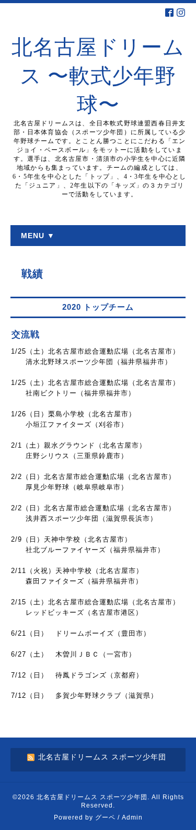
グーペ (105, 817)
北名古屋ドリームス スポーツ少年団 (92, 797)
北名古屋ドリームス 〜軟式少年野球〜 (98, 76)
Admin (132, 817)
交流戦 (25, 335)
